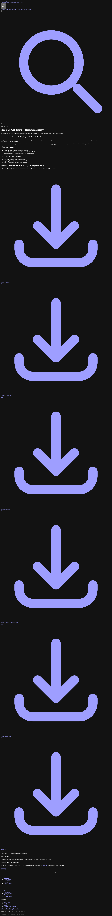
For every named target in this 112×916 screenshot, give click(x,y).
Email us (45, 865)
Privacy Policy (12, 909)
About (5, 903)
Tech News (6, 2)
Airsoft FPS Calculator (25, 9)
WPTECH (4, 1)
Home (2, 2)
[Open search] (1, 11)
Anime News (19, 2)
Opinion (3, 9)
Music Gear (6, 894)
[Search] (56, 122)
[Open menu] (1, 123)
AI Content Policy (5, 909)
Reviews (3, 4)
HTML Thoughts (9, 9)
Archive (6, 884)
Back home (3, 868)
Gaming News (12, 2)
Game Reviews (7, 892)
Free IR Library (16, 9)
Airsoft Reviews (8, 896)
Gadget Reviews (8, 893)
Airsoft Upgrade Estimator (10, 906)
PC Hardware (7, 890)
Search (5, 905)
